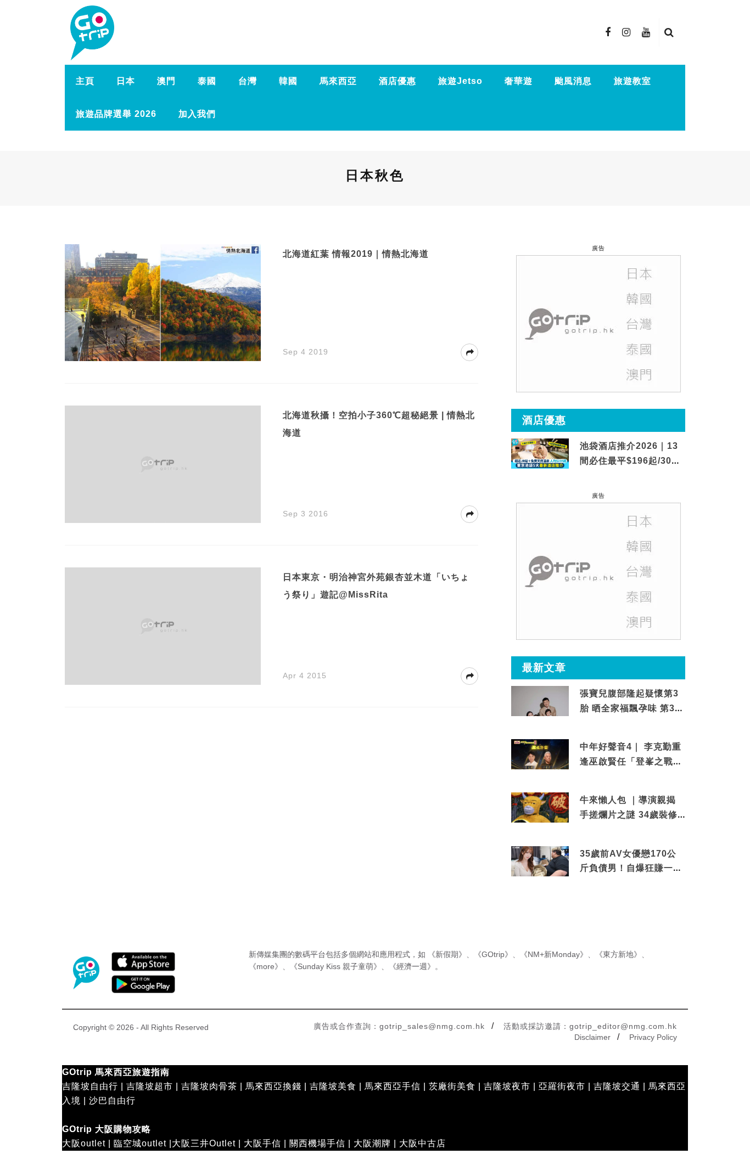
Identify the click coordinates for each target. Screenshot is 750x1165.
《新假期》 (447, 954)
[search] (669, 32)
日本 (125, 81)
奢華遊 (519, 81)
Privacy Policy (653, 1037)
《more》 (265, 966)
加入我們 (197, 114)
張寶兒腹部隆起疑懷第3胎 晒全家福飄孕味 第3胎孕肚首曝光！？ (632, 708)
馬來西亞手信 (393, 1086)
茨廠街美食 (452, 1086)
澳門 (166, 81)
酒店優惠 (397, 81)
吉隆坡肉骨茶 (209, 1086)
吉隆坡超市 (149, 1086)
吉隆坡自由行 (90, 1086)
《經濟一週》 (412, 966)
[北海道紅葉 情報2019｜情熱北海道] (163, 302)
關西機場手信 (317, 1143)
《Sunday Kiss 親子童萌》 (335, 966)
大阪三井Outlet (204, 1143)
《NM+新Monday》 (553, 954)
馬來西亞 (338, 81)
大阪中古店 (422, 1143)
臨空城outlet (140, 1143)
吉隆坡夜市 (507, 1086)
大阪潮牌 (372, 1143)
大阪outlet (83, 1143)
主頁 (85, 81)
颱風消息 (573, 81)
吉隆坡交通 (617, 1086)
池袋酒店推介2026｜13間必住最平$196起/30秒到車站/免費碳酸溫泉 (630, 460)
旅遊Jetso (460, 81)
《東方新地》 (618, 954)
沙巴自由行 (112, 1100)
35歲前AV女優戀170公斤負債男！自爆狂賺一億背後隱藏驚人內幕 (631, 868)
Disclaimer (592, 1037)
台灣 (247, 81)
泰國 (207, 81)
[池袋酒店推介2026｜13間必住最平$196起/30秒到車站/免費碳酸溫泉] (540, 453)
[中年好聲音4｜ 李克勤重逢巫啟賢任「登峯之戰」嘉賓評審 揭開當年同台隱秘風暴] (540, 754)
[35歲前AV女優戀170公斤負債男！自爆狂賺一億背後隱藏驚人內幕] (540, 861)
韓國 (288, 81)
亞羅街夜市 (562, 1086)
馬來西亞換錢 (273, 1086)
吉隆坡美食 (333, 1086)
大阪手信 (262, 1143)
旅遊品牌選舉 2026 (116, 114)
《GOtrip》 (493, 954)
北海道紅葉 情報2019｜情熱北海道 (356, 253)
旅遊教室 (632, 81)
